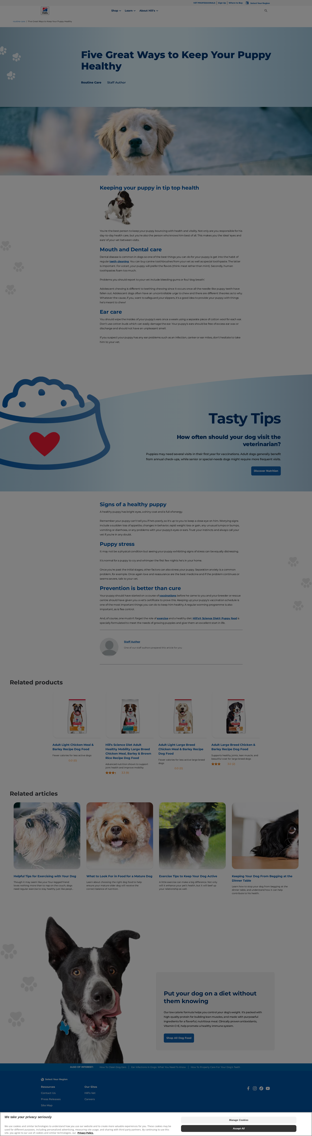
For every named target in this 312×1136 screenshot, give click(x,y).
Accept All (239, 1128)
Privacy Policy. (86, 1132)
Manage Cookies (238, 1120)
